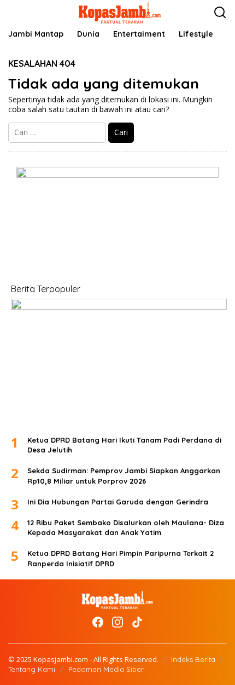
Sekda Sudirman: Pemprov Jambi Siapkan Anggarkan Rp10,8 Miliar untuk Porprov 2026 (123, 475)
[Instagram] (117, 622)
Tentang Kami (31, 669)
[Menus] (17, 12)
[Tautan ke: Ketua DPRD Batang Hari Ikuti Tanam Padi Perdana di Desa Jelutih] (119, 363)
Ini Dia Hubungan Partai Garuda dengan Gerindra (117, 501)
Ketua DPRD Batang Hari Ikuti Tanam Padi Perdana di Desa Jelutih (124, 445)
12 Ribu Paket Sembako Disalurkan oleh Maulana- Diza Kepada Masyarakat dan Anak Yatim (125, 527)
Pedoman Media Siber (106, 669)
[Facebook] (98, 622)
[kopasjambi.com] (120, 12)
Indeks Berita (193, 659)
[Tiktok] (137, 622)
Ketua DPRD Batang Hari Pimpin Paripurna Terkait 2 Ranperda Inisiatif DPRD (120, 558)
